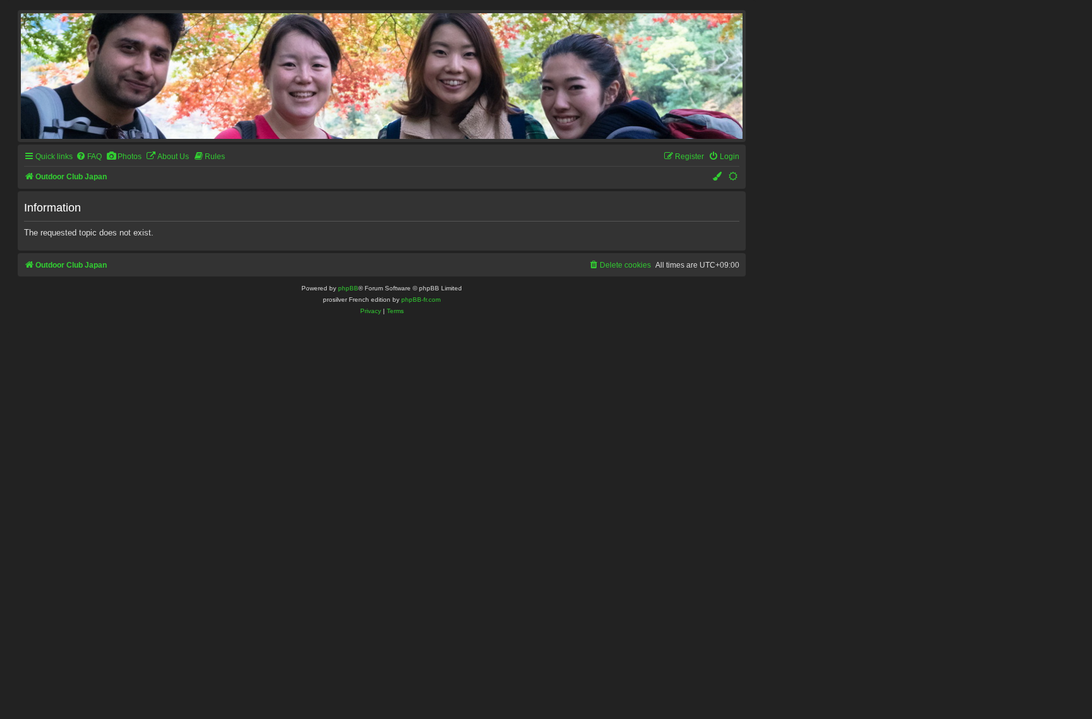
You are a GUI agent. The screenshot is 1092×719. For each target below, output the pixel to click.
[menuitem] (89, 156)
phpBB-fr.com (420, 299)
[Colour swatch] (718, 177)
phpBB (348, 288)
